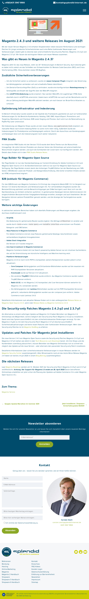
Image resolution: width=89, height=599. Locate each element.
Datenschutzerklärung (40, 572)
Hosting (5, 567)
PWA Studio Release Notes (37, 153)
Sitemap (35, 582)
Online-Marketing (8, 569)
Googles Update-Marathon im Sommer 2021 (22, 404)
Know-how (36, 564)
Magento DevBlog (31, 327)
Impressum (36, 580)
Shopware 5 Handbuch (11, 580)
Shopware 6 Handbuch (11, 582)
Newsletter (36, 577)
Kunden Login (37, 569)
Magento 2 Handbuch (10, 575)
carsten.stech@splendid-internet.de (67, 523)
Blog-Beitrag (41, 356)
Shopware (6, 577)
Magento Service (8, 392)
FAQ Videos (36, 567)
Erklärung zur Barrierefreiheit (43, 575)
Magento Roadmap (13, 367)
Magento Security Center (12, 353)
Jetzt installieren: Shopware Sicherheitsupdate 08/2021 (73, 405)
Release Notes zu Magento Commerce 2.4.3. (51, 303)
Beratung (5, 564)
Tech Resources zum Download (48, 341)
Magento (5, 572)
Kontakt (35, 562)
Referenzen (6, 562)
